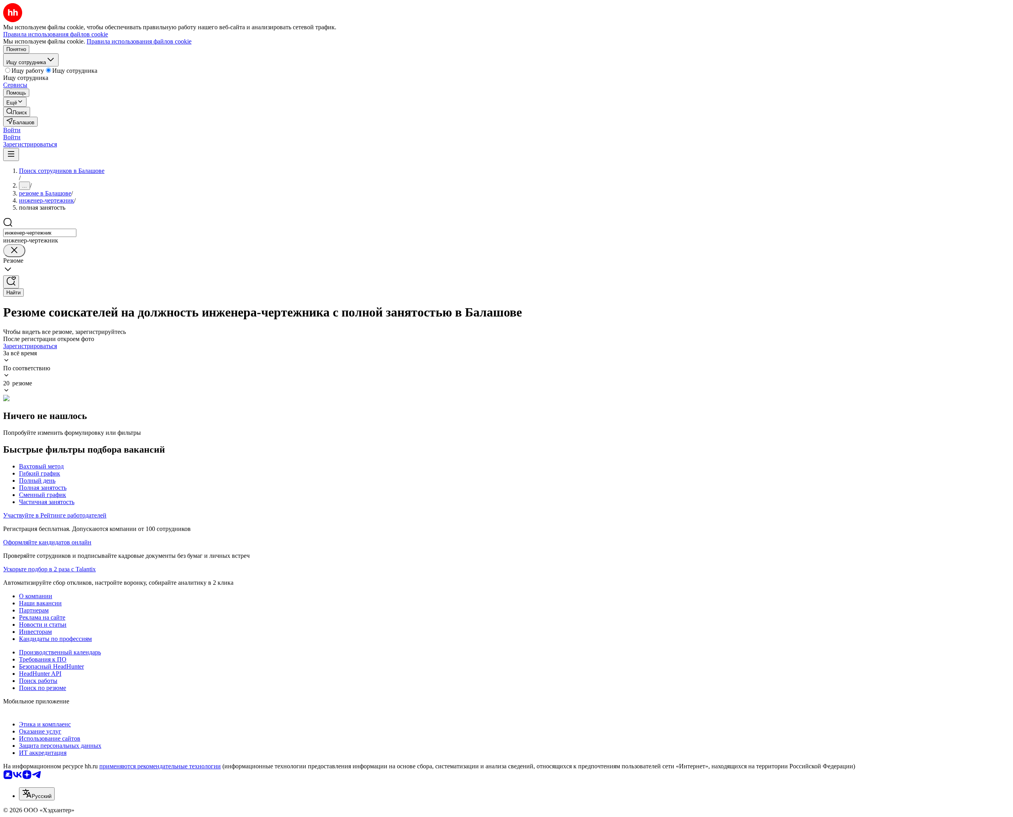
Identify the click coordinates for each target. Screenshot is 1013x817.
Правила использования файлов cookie (139, 41)
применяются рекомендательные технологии (160, 766)
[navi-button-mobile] (11, 154)
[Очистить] (14, 250)
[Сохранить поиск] (11, 281)
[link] (16, 112)
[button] (12, 130)
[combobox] (39, 233)
